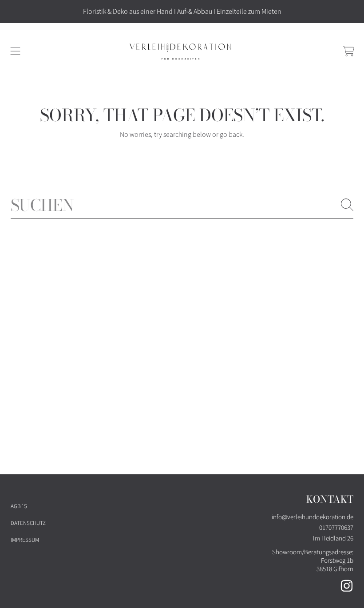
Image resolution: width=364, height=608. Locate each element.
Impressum (25, 540)
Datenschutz (28, 523)
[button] (15, 51)
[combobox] (182, 205)
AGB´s (19, 506)
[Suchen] (347, 205)
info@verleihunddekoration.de (312, 517)
